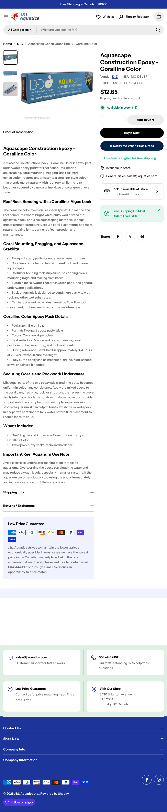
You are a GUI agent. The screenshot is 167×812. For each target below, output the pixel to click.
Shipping (105, 98)
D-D (20, 44)
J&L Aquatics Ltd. (26, 793)
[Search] (158, 29)
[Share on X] (130, 236)
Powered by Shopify (54, 793)
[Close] (159, 210)
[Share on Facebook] (118, 236)
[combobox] (83, 30)
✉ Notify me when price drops (132, 146)
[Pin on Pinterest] (142, 236)
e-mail (49, 567)
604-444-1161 (18, 567)
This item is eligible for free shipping (128, 158)
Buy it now (132, 133)
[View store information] (157, 191)
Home (7, 44)
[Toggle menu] (5, 16)
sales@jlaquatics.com (142, 176)
